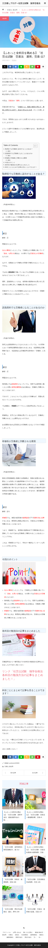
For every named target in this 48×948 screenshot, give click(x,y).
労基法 (9, 10)
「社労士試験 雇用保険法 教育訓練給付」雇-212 (13, 848)
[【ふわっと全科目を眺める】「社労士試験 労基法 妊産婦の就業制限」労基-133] (35, 833)
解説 (9, 151)
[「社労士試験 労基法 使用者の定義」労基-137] (35, 895)
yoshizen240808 (14, 763)
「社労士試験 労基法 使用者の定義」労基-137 (35, 910)
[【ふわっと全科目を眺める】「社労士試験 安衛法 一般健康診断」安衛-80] (35, 798)
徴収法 (41, 934)
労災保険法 (24, 934)
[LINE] (21, 66)
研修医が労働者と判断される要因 (16, 158)
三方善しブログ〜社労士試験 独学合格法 (21, 3)
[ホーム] (3, 9)
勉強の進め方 (39, 932)
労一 (35, 937)
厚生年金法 (28, 937)
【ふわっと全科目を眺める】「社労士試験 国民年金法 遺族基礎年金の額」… (13, 816)
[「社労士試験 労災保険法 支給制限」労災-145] (35, 866)
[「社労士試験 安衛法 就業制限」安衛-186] (12, 866)
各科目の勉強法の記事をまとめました (17, 165)
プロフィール (7, 932)
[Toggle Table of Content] (34, 146)
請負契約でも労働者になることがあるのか (19, 153)
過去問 (15, 10)
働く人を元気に (28, 932)
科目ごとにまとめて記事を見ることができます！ (21, 167)
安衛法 (17, 934)
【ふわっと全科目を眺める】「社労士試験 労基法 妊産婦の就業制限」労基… (35, 849)
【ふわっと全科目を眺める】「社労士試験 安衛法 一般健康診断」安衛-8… (35, 814)
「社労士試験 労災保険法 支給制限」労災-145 (35, 880)
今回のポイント (10, 162)
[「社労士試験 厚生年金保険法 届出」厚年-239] (12, 895)
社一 (40, 937)
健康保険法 (10, 937)
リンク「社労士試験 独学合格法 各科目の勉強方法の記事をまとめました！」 (23, 675)
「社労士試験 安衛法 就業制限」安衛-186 (13, 880)
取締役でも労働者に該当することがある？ (19, 149)
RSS (24, 927)
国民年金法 (19, 937)
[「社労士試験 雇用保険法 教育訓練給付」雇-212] (12, 833)
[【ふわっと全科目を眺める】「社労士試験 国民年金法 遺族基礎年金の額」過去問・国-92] (12, 798)
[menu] (45, 3)
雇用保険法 (33, 934)
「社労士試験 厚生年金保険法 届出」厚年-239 (13, 910)
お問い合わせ (17, 932)
